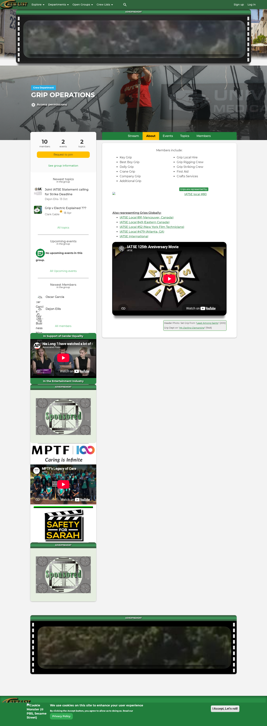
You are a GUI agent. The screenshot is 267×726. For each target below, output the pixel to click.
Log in (252, 4)
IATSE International (134, 236)
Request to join (63, 154)
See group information (63, 165)
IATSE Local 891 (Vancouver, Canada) (146, 217)
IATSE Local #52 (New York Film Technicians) (152, 227)
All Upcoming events (63, 271)
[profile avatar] (41, 299)
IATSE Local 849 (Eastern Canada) (144, 222)
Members (204, 136)
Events (168, 136)
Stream (133, 136)
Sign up (239, 4)
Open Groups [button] (81, 4)
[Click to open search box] (125, 4)
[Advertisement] (134, 38)
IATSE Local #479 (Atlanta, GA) (142, 231)
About (152, 136)
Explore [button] (37, 4)
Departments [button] (57, 4)
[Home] (14, 4)
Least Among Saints (207, 323)
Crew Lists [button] (104, 4)
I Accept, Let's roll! (225, 708)
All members (63, 326)
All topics (63, 227)
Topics (184, 136)
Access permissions (52, 104)
